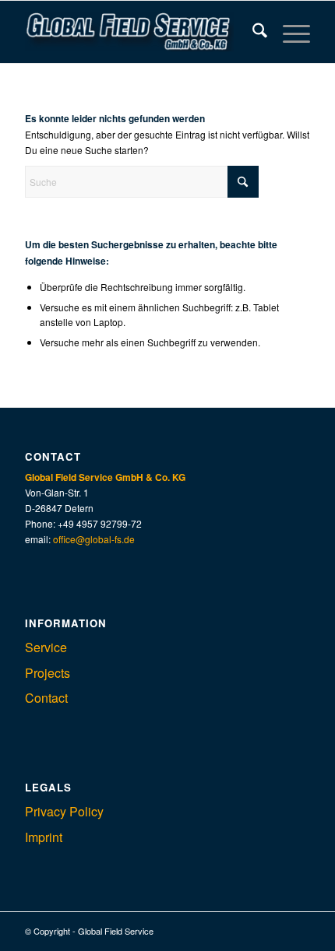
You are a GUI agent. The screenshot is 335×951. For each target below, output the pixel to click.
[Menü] (288, 32)
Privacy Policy (64, 811)
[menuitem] (252, 32)
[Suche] (252, 32)
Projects (47, 673)
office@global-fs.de (94, 539)
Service (46, 647)
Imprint (43, 837)
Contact (46, 698)
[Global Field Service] (138, 32)
